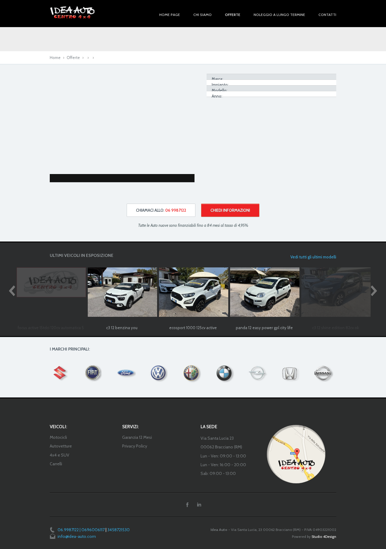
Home (55, 57)
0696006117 (93, 529)
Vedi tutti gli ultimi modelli (313, 256)
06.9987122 (68, 529)
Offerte (73, 57)
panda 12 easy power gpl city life (264, 327)
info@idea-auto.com (77, 536)
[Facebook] (187, 505)
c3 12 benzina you (122, 327)
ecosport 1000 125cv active (193, 327)
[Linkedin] (199, 505)
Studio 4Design (324, 536)
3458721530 (118, 529)
